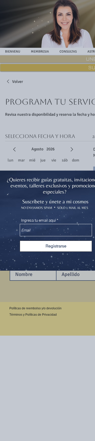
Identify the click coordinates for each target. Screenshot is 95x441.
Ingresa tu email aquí (38, 220)
